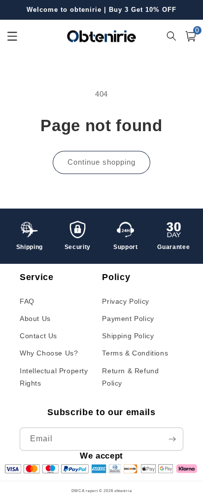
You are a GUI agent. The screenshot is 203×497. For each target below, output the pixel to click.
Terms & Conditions (135, 353)
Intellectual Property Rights (54, 377)
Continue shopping (101, 162)
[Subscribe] (172, 439)
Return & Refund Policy (130, 377)
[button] (191, 36)
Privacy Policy (125, 301)
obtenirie (123, 490)
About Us (35, 318)
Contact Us (38, 336)
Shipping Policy (128, 336)
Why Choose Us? (49, 353)
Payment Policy (128, 318)
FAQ (27, 301)
